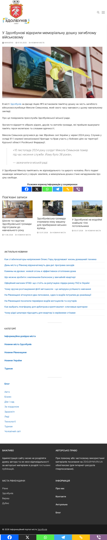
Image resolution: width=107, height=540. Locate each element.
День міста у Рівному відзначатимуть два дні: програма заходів (39, 265)
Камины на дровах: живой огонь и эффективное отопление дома (40, 271)
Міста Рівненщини (13, 480)
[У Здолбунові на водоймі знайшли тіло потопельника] (87, 208)
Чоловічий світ (12, 431)
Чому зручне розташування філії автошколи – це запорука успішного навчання (47, 289)
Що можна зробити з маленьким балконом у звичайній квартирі (40, 277)
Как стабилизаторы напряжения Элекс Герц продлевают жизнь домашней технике (50, 259)
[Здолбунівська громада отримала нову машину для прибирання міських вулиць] (52, 208)
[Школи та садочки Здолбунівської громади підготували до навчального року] (17, 209)
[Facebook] (26, 189)
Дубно (5, 503)
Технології (10, 421)
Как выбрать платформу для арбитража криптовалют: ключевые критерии (45, 306)
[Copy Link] (68, 189)
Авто (7, 391)
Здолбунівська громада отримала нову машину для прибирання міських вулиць (52, 223)
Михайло (8, 43)
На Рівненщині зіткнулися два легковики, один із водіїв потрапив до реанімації (47, 294)
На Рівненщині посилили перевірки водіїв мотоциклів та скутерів (40, 300)
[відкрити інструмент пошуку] (98, 12)
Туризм (8, 426)
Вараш (5, 498)
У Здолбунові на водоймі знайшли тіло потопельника (87, 222)
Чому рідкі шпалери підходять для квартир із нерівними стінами (40, 312)
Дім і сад (9, 401)
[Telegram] (57, 189)
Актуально (62, 504)
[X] (37, 189)
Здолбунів (15, 104)
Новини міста (38, 43)
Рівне (5, 488)
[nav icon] (103, 12)
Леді (6, 416)
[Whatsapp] (47, 189)
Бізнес (7, 396)
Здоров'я (9, 411)
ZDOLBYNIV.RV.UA (93, 461)
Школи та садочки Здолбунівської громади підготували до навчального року (17, 225)
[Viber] (78, 189)
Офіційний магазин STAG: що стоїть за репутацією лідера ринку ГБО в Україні (46, 283)
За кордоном (11, 406)
